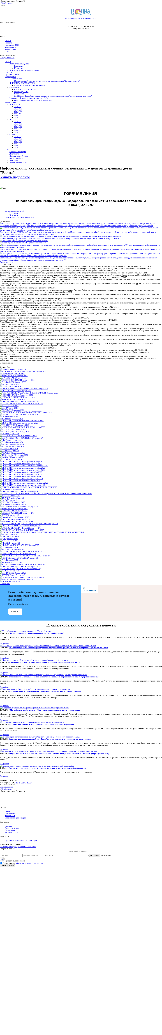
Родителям (18, 66)
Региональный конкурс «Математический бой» (28, 98)
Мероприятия (10, 47)
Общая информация (17, 152)
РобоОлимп (19, 94)
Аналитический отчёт (18, 162)
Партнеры (13, 160)
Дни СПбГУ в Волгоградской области (29, 85)
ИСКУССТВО (15, 105)
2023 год (17, 113)
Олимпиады (14, 87)
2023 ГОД (18, 128)
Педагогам (18, 68)
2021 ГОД (18, 117)
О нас (7, 51)
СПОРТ (12, 135)
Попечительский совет (18, 156)
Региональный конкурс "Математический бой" (33, 100)
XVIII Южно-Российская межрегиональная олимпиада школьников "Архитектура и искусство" (53, 96)
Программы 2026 (12, 45)
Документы (14, 154)
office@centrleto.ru (7, 3)
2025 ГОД (18, 109)
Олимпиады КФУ (21, 92)
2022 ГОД (18, 115)
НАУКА (12, 120)
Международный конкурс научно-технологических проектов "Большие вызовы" (47, 81)
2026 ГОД (18, 107)
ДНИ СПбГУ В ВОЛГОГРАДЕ (22, 83)
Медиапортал (10, 49)
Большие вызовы (16, 79)
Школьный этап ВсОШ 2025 (25, 89)
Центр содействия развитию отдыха (24, 70)
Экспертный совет (17, 158)
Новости (8, 43)
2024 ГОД (18, 111)
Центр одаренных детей (19, 64)
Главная (8, 41)
